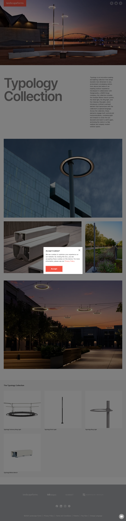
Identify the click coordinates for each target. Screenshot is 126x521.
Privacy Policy (69, 261)
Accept (54, 269)
